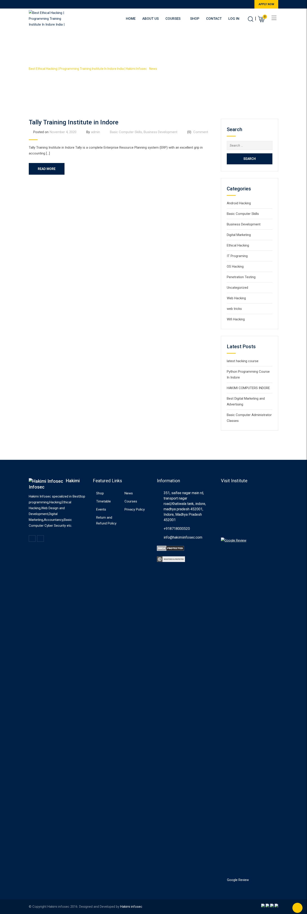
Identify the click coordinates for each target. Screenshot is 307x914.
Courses (172, 19)
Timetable (103, 501)
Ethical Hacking (238, 245)
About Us (150, 19)
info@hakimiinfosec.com (183, 537)
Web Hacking (236, 298)
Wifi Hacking (236, 319)
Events (101, 509)
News (129, 493)
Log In (233, 19)
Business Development (160, 132)
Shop (194, 19)
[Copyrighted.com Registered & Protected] (171, 559)
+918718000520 (177, 528)
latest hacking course (242, 361)
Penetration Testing (241, 277)
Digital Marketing (239, 235)
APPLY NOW (266, 4)
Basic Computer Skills (126, 132)
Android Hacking (239, 203)
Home (131, 19)
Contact (214, 19)
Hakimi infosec (131, 907)
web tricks (234, 309)
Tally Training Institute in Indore (73, 122)
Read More (47, 169)
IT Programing (237, 256)
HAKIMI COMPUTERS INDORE (248, 388)
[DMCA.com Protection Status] (170, 548)
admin (95, 132)
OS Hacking (235, 266)
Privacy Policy (135, 509)
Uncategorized (237, 288)
